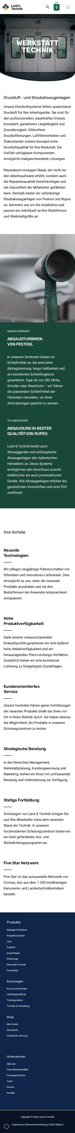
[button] (47, 7)
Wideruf (59, 1124)
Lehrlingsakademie (16, 994)
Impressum (17, 1124)
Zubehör (11, 947)
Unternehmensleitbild (17, 1069)
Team (10, 1081)
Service (10, 1087)
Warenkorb (12, 1030)
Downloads (12, 970)
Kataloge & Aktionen (17, 930)
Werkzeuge (12, 958)
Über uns (11, 1064)
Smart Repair (13, 953)
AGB (51, 1124)
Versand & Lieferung (17, 1035)
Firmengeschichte (16, 1075)
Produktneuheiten (16, 935)
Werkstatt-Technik (16, 964)
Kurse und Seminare (17, 988)
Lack (9, 941)
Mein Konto (12, 1024)
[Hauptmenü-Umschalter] (68, 7)
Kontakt (11, 1093)
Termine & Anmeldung (18, 1006)
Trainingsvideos (15, 1000)
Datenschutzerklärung (36, 1124)
